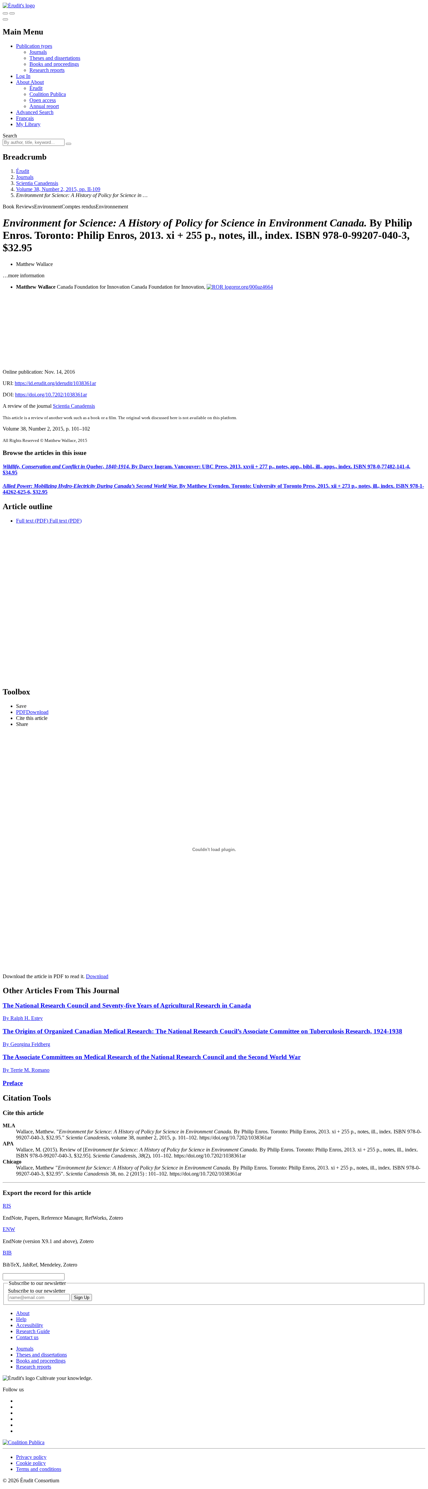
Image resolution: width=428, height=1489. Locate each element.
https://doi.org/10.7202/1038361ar (51, 394)
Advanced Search (35, 112)
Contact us (27, 1337)
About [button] (23, 82)
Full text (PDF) (32, 521)
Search (10, 135)
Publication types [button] (34, 46)
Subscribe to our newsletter (36, 1291)
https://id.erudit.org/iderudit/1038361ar (55, 383)
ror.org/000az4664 (253, 287)
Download (97, 976)
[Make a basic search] (5, 13)
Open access (42, 100)
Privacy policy (31, 1457)
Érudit (35, 88)
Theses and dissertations (54, 58)
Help (21, 1319)
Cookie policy (31, 1463)
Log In (23, 76)
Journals (38, 52)
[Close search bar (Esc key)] (12, 13)
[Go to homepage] (19, 5)
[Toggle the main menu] (5, 19)
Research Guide (33, 1331)
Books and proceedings (54, 64)
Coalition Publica (47, 94)
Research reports (47, 70)
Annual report (44, 106)
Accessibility (29, 1325)
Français (25, 118)
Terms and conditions (38, 1469)
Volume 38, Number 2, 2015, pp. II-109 (58, 189)
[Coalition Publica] (23, 1442)
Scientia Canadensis (37, 183)
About (37, 82)
